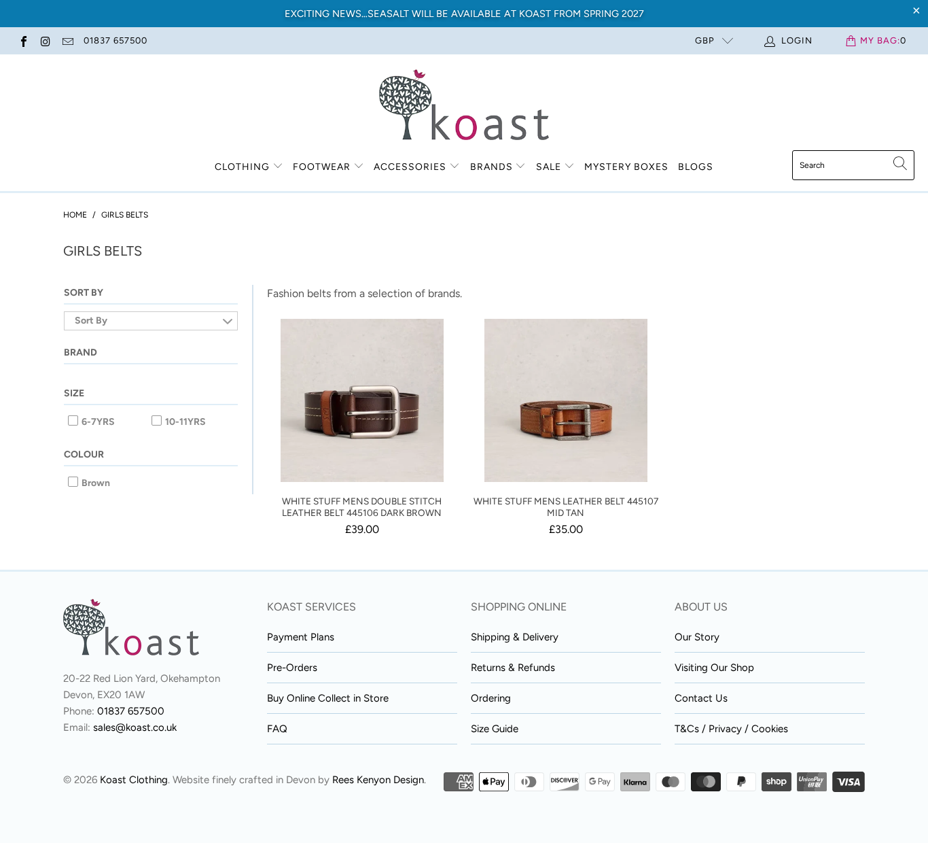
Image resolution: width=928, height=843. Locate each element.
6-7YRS (97, 422)
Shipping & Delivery (514, 637)
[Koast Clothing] (464, 105)
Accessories (410, 167)
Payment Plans (300, 637)
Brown (94, 483)
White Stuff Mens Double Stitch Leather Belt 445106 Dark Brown (362, 400)
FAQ (277, 729)
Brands (491, 167)
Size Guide (494, 729)
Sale (550, 167)
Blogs (695, 167)
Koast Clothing (134, 780)
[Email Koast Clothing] (67, 40)
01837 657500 (115, 40)
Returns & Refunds (513, 667)
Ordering (491, 698)
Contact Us (701, 698)
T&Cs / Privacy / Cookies (731, 729)
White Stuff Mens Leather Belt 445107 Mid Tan (566, 400)
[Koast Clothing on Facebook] (23, 40)
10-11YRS (184, 422)
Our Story (697, 637)
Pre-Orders (292, 667)
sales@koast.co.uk (135, 727)
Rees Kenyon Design (378, 780)
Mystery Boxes (626, 167)
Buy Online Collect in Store (328, 698)
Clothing (242, 167)
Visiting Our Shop (714, 667)
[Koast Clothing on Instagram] (45, 40)
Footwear (322, 167)
